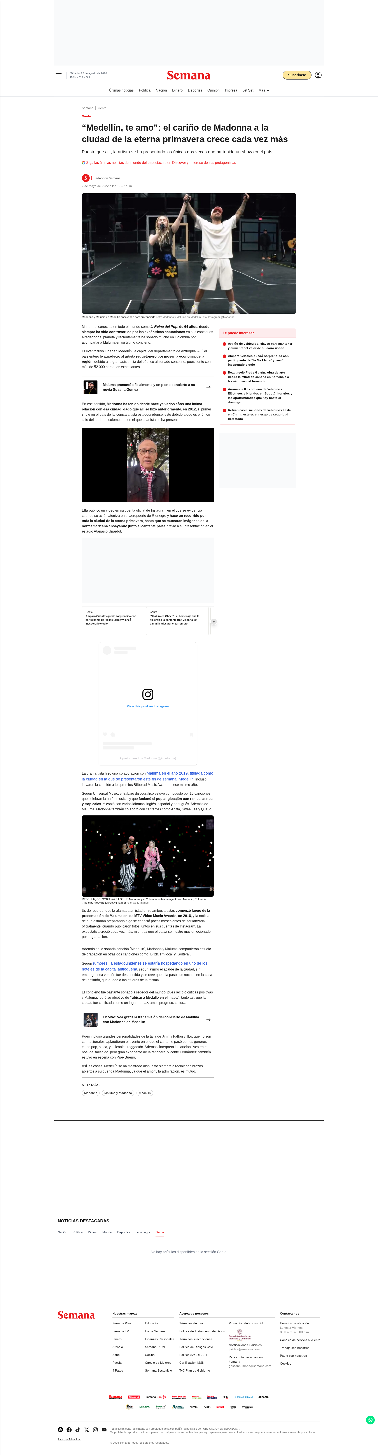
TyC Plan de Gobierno (194, 1370)
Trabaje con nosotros (294, 1347)
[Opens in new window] (69, 1430)
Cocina (150, 1354)
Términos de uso (191, 1323)
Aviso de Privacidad (74, 1439)
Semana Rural (155, 1347)
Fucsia (117, 1362)
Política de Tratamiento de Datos (202, 1331)
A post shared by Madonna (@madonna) (148, 758)
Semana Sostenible (158, 1370)
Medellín (145, 1093)
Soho (116, 1354)
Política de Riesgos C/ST (196, 1347)
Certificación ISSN (191, 1362)
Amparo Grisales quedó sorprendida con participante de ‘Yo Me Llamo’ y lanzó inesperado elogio (111, 620)
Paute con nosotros (293, 1355)
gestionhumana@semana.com (250, 1366)
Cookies (285, 1363)
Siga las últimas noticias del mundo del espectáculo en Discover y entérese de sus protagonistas (161, 162)
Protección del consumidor (247, 1323)
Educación (152, 1323)
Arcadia (117, 1347)
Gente (102, 108)
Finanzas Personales (159, 1339)
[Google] (60, 1430)
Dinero (117, 1339)
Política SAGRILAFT (193, 1354)
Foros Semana (155, 1331)
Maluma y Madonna (118, 1093)
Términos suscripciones (195, 1339)
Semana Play (121, 1323)
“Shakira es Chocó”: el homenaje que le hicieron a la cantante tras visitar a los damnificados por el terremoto (174, 620)
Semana (87, 108)
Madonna (90, 1093)
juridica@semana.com (244, 1349)
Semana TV (120, 1331)
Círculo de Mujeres (158, 1362)
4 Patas (117, 1370)
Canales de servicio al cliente (300, 1340)
